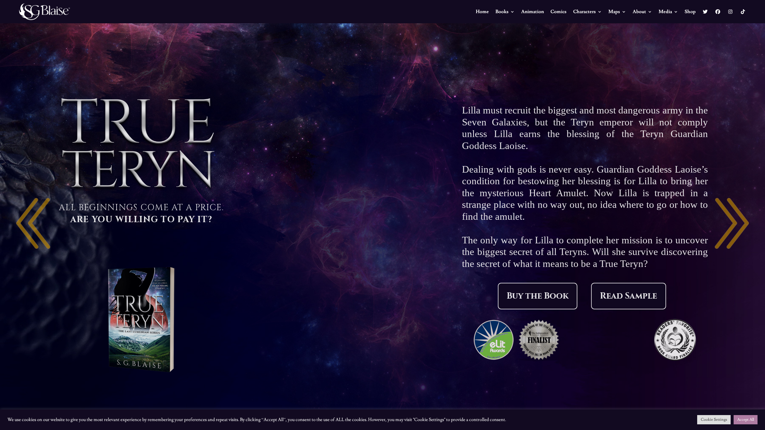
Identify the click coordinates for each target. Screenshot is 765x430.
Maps (614, 12)
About (639, 12)
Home (482, 12)
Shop (690, 12)
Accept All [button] (745, 419)
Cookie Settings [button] (714, 419)
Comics (558, 12)
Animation (532, 12)
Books (502, 12)
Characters (584, 12)
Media (665, 12)
